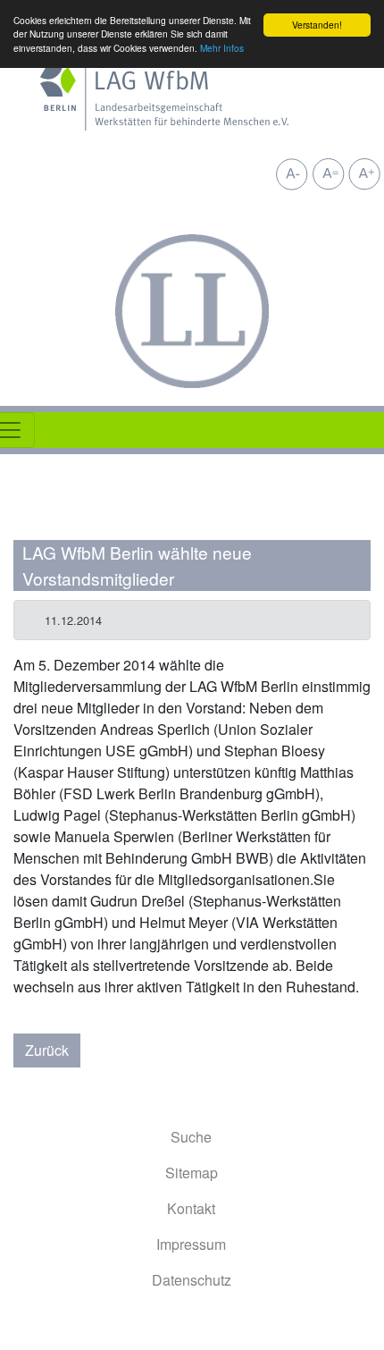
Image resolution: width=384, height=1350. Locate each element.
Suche (191, 1136)
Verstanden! (317, 24)
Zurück (47, 1050)
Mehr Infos (222, 48)
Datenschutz (191, 1280)
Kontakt (191, 1208)
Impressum (191, 1244)
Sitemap (191, 1172)
